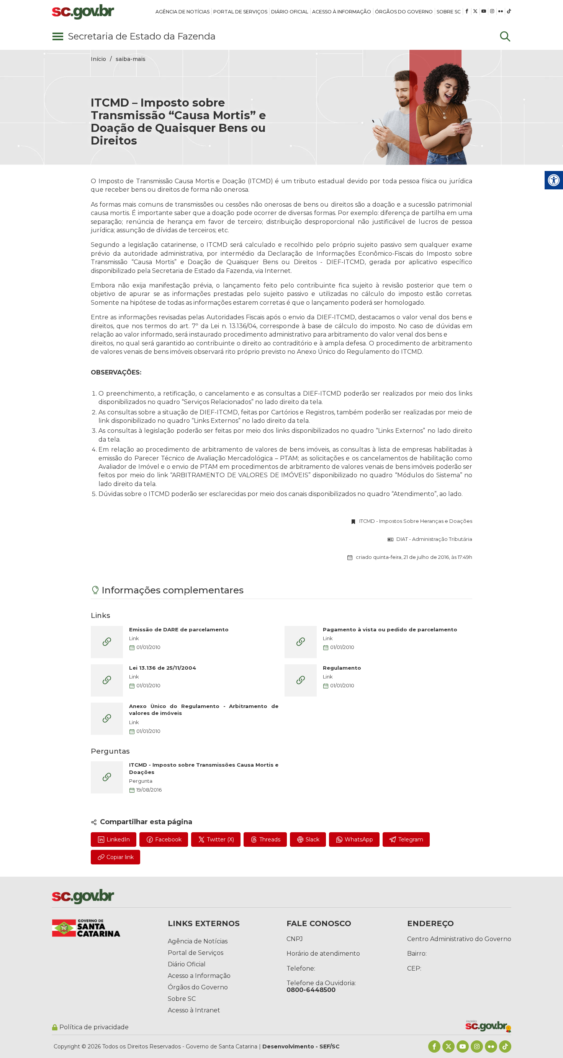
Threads (269, 839)
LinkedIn (118, 839)
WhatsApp (359, 839)
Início (98, 59)
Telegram (410, 839)
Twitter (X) (220, 839)
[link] (182, 11)
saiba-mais (131, 59)
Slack (312, 839)
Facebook (168, 839)
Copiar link (120, 857)
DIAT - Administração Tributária (434, 539)
